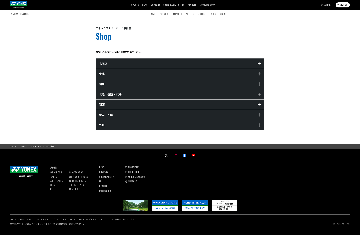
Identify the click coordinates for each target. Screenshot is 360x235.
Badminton (56, 172)
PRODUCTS (164, 13)
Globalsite (133, 167)
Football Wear (77, 185)
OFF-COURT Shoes (78, 176)
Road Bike (74, 189)
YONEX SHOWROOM (136, 176)
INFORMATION (105, 191)
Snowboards (76, 172)
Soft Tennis (56, 180)
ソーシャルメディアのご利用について (93, 220)
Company (103, 172)
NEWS (153, 13)
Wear (52, 185)
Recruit (103, 186)
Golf (52, 189)
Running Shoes (77, 180)
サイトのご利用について (21, 220)
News (101, 167)
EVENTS (213, 13)
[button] (135, 5)
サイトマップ (42, 220)
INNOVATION (177, 13)
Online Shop (134, 172)
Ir (100, 181)
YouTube (223, 13)
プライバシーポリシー (62, 220)
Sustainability (106, 176)
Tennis (53, 176)
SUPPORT (132, 181)
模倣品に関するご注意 (124, 220)
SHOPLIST (201, 13)
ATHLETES (190, 13)
